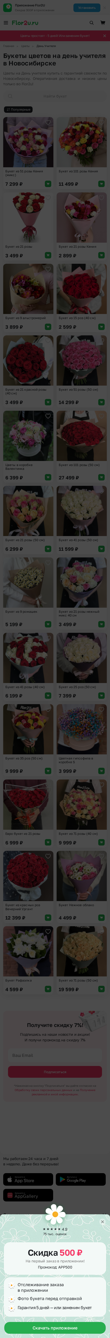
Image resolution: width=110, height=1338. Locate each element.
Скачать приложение (55, 1328)
